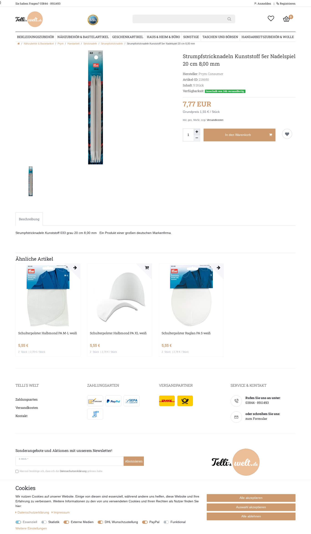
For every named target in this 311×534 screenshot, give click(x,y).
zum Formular (256, 418)
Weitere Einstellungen (31, 528)
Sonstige (191, 37)
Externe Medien (82, 522)
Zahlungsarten (26, 399)
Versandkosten (215, 120)
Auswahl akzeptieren (251, 507)
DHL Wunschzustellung (121, 522)
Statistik (53, 522)
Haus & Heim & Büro (163, 37)
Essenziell (30, 522)
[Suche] (229, 19)
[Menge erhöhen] (197, 132)
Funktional (178, 522)
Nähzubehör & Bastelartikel (83, 37)
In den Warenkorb (238, 135)
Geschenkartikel (127, 37)
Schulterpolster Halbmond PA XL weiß (118, 333)
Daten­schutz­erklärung (34, 512)
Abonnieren (134, 461)
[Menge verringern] (197, 138)
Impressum (62, 512)
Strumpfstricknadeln (112, 43)
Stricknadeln (90, 43)
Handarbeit (73, 43)
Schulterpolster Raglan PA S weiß (186, 333)
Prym (61, 43)
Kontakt (21, 416)
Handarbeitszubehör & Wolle (268, 37)
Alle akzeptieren (251, 498)
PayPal (154, 522)
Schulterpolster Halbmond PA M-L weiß (47, 333)
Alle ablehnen (251, 516)
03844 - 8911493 (257, 402)
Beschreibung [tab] (29, 219)
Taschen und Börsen (220, 37)
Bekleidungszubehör (35, 37)
